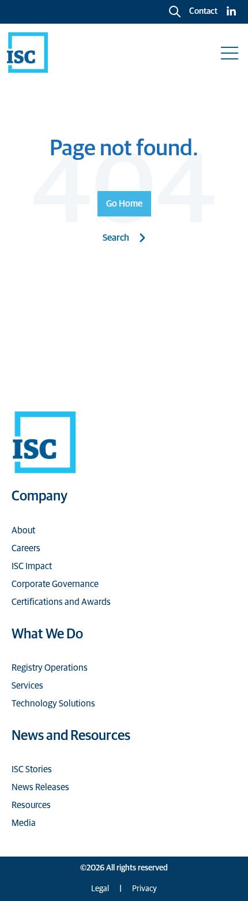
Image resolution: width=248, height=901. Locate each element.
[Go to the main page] (27, 52)
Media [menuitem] (24, 823)
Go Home (124, 203)
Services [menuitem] (27, 685)
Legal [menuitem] (100, 889)
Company (39, 496)
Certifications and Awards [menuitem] (61, 602)
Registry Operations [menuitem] (50, 667)
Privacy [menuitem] (144, 889)
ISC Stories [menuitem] (32, 769)
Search (116, 237)
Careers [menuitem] (26, 548)
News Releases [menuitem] (40, 787)
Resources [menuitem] (31, 805)
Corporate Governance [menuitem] (55, 584)
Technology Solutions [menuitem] (53, 703)
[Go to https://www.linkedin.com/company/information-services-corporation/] (231, 12)
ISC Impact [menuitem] (32, 566)
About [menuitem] (23, 530)
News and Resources (71, 736)
